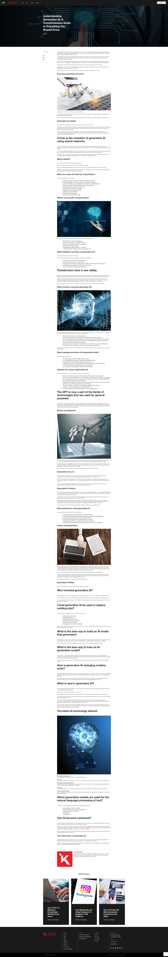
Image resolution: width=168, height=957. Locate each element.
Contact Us (161, 2)
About (22, 2)
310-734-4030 (114, 941)
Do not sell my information (110, 954)
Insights (37, 2)
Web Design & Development (85, 936)
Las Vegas (97, 938)
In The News (66, 946)
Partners (65, 944)
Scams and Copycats (68, 949)
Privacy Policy (123, 954)
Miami (96, 934)
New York (97, 936)
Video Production (82, 938)
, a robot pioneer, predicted (89, 831)
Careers (65, 942)
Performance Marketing (84, 934)
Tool (64, 366)
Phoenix (96, 940)
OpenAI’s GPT (70, 132)
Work (27, 2)
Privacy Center (117, 954)
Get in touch (114, 944)
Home (65, 934)
